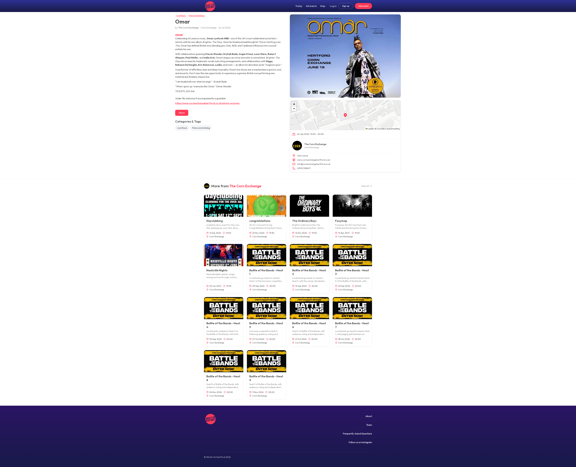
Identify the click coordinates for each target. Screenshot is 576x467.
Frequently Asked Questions (357, 433)
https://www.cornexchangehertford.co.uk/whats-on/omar (207, 103)
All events (311, 5)
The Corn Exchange (188, 27)
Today (298, 5)
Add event (363, 6)
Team (369, 424)
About (368, 416)
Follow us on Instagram (360, 442)
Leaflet (370, 129)
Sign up (345, 6)
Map (322, 5)
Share (182, 112)
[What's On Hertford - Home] (209, 6)
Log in (333, 5)
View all (365, 186)
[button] (345, 115)
